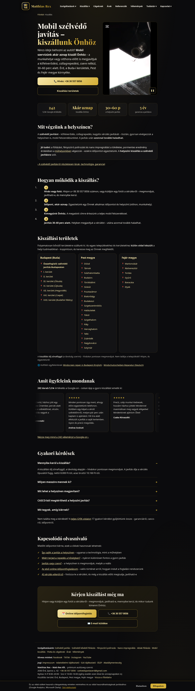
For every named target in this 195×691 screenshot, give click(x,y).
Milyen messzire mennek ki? (54, 482)
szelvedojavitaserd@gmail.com (92, 670)
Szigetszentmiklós (93, 305)
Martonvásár (131, 263)
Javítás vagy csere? (52, 563)
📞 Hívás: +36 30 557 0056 (68, 81)
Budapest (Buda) (50, 257)
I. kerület (47, 271)
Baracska (129, 282)
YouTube (87, 657)
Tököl (86, 315)
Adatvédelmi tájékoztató (67, 662)
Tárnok (87, 268)
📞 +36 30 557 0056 (118, 613)
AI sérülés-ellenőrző (52, 574)
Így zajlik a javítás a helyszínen (58, 552)
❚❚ (152, 90)
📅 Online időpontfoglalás (77, 613)
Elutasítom (141, 686)
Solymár (88, 347)
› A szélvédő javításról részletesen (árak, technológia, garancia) (71, 164)
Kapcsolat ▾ (165, 6)
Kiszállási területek (68, 90)
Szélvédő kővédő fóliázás (83, 648)
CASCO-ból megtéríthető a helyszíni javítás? (64, 500)
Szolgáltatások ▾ (68, 6)
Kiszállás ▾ (85, 6)
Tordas (128, 272)
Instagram (76, 657)
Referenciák (121, 6)
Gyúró (128, 277)
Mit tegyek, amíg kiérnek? (53, 509)
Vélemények (137, 6)
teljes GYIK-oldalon (81, 518)
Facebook (57, 657)
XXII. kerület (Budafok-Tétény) (58, 299)
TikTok (67, 657)
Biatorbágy (89, 296)
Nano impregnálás (126, 648)
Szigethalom (90, 319)
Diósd (87, 263)
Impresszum (49, 662)
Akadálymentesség (113, 662)
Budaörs (88, 277)
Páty (86, 324)
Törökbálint (89, 282)
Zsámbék (88, 338)
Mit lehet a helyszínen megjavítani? (59, 491)
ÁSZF (99, 662)
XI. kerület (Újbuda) (53, 285)
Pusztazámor (90, 291)
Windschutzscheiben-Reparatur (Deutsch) (124, 365)
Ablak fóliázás (143, 648)
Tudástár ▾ (151, 6)
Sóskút (87, 286)
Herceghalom (90, 329)
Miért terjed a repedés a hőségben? (61, 558)
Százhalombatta (92, 272)
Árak (109, 6)
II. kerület (48, 276)
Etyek (127, 286)
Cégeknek (98, 6)
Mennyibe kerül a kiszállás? (54, 463)
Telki (86, 333)
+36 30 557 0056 (68, 670)
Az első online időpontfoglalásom (60, 569)
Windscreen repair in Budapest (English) (82, 365)
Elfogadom (158, 686)
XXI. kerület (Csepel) (53, 295)
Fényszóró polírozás (106, 648)
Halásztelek (89, 310)
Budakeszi (89, 301)
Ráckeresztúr (131, 268)
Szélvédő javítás (62, 648)
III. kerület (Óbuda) (52, 281)
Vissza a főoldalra (103, 677)
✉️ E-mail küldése (97, 623)
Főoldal (41, 14)
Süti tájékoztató (88, 662)
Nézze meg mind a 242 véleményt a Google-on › (63, 437)
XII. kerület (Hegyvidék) (55, 290)
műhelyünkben (63, 151)
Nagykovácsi (90, 343)
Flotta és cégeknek (56, 651)
